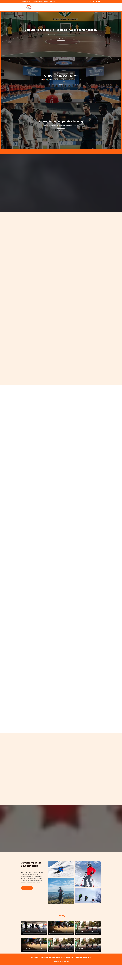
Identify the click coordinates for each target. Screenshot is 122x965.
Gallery (88, 7)
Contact (95, 7)
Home (41, 7)
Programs (72, 7)
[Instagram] (91, 2)
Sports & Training (61, 7)
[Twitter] (96, 2)
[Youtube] (99, 2)
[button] (61, 150)
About (46, 7)
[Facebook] (93, 2)
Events (80, 7)
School (52, 7)
